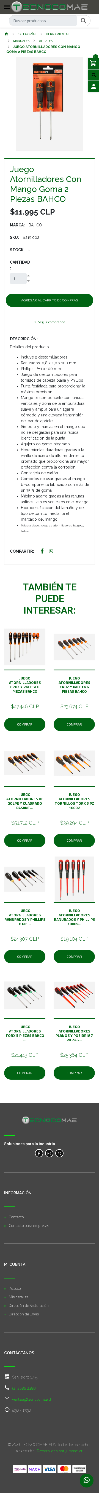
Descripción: (24, 339)
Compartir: (22, 551)
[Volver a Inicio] (6, 34)
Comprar (24, 724)
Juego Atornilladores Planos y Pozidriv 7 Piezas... (74, 1033)
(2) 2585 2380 (24, 1388)
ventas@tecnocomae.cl (31, 1399)
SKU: (14, 237)
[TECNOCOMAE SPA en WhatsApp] (59, 1153)
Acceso (15, 1288)
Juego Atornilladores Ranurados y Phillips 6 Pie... (24, 917)
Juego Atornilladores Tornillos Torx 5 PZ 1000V (74, 800)
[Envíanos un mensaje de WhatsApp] (87, 1480)
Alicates (46, 40)
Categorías (27, 34)
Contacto (16, 1217)
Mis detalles (18, 1297)
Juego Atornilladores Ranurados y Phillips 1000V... (74, 917)
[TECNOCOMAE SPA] (49, 7)
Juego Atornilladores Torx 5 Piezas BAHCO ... (25, 1033)
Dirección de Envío (24, 1314)
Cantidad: (20, 265)
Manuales (21, 40)
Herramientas (58, 34)
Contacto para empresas (29, 1225)
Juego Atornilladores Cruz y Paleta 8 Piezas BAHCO (25, 684)
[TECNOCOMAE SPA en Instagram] (49, 1153)
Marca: (17, 225)
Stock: (17, 250)
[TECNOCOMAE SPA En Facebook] (39, 1153)
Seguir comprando (51, 322)
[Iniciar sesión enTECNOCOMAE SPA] (93, 86)
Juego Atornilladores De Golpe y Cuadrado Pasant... (24, 800)
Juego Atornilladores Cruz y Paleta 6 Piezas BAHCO (74, 684)
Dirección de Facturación (29, 1305)
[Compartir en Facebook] (42, 551)
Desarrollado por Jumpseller (59, 1451)
